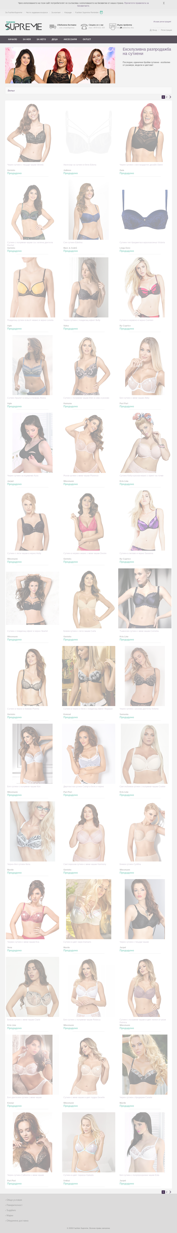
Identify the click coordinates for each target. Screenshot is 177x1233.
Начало (12, 39)
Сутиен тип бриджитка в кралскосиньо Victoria (142, 242)
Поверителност (14, 1205)
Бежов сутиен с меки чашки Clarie (23, 1019)
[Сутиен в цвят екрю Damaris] (88, 909)
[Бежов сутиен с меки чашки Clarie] (32, 987)
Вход (154, 30)
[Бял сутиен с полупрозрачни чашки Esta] (144, 1142)
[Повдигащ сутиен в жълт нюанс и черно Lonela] (32, 287)
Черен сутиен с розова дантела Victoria (139, 709)
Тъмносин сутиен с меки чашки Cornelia (139, 631)
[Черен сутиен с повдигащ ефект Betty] (88, 287)
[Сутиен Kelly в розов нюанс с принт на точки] (144, 443)
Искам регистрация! (162, 22)
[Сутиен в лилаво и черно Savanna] (144, 521)
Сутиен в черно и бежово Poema (23, 709)
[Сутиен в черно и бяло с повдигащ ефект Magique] (88, 676)
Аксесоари (70, 39)
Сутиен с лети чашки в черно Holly (24, 553)
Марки (9, 1215)
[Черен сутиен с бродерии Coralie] (144, 1065)
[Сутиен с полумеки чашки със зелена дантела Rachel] (32, 210)
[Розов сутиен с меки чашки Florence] (88, 443)
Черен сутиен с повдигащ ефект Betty (81, 320)
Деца (55, 39)
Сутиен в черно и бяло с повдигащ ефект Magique (88, 709)
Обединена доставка (17, 1220)
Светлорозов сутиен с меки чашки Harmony (84, 864)
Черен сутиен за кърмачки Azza (22, 475)
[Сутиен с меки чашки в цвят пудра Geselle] (88, 1065)
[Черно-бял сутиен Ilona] (32, 831)
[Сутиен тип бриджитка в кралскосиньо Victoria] (144, 210)
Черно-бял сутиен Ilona (18, 864)
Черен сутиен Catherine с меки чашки (25, 1175)
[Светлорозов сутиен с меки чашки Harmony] (88, 831)
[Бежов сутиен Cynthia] (144, 831)
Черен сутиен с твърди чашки (134, 942)
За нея (27, 39)
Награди (68, 12)
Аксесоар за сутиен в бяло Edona (79, 165)
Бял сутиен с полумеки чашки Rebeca (81, 1019)
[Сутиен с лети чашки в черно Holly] (32, 521)
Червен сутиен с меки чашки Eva (23, 942)
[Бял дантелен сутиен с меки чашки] (32, 1065)
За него (41, 39)
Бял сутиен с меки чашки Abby (134, 398)
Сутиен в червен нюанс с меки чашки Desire (84, 553)
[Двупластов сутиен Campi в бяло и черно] (88, 754)
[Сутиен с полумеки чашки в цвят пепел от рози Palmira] (144, 987)
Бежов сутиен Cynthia (130, 864)
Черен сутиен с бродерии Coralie (136, 1097)
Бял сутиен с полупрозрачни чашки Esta (139, 1175)
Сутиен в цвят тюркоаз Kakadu (78, 1175)
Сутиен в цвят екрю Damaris (77, 942)
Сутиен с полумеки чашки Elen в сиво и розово (86, 398)
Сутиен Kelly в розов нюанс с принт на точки (141, 475)
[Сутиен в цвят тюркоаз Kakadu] (88, 1142)
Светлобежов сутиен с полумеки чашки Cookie (142, 786)
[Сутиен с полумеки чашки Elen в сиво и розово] (88, 365)
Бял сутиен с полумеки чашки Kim (23, 786)
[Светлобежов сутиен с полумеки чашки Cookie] (144, 754)
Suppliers (11, 1210)
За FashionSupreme (13, 12)
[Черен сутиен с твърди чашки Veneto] (32, 132)
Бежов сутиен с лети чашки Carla (79, 631)
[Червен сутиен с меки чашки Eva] (32, 909)
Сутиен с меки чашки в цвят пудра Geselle (84, 1097)
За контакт (56, 12)
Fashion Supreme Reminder (87, 12)
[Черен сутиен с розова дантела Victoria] (144, 676)
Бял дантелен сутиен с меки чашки (24, 1097)
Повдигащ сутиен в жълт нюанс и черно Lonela (30, 320)
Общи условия (14, 1200)
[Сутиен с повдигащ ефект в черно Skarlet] (32, 598)
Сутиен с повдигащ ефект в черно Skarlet (27, 631)
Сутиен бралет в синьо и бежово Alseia (26, 398)
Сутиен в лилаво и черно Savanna (136, 553)
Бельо (11, 90)
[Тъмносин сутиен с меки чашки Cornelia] (144, 598)
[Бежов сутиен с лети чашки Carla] (88, 598)
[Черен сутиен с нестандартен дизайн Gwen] (144, 132)
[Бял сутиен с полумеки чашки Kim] (32, 754)
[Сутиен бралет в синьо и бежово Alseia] (32, 365)
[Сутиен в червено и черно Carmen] (144, 287)
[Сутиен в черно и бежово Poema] (32, 676)
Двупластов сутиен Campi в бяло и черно (83, 786)
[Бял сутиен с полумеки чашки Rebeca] (88, 987)
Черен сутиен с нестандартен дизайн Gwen (141, 165)
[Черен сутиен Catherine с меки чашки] (32, 1142)
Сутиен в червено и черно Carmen (136, 320)
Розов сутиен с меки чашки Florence (81, 475)
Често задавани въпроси (37, 12)
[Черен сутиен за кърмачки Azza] (32, 443)
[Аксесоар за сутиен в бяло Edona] (88, 132)
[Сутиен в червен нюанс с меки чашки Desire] (88, 521)
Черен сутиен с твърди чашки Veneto (25, 165)
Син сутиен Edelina (72, 242)
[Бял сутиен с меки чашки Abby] (144, 365)
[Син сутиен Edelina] (88, 210)
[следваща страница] (170, 97)
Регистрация (166, 30)
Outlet (87, 39)
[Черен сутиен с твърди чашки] (144, 909)
